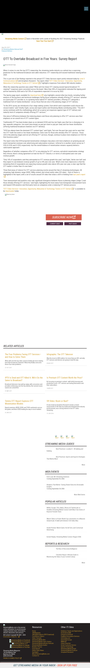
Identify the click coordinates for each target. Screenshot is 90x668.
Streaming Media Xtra (38, 640)
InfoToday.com (65, 638)
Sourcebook (36, 648)
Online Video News (38, 650)
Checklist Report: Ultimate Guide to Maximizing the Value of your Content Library (62, 556)
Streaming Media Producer (69, 650)
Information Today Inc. (10, 637)
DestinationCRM (66, 633)
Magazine (36, 633)
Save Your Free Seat (43, 41)
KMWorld (63, 641)
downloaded (9, 191)
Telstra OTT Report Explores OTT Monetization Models (19, 402)
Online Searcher (66, 643)
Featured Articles (7, 51)
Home (34, 631)
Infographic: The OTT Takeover (60, 354)
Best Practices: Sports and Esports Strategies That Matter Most (66, 458)
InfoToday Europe (66, 640)
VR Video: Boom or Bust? (57, 401)
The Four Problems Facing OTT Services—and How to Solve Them (23, 355)
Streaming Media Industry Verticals (43, 643)
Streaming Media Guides (39, 645)
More (83, 465)
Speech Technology (67, 647)
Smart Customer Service (68, 645)
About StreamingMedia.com (41, 654)
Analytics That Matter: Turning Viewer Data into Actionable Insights (65, 486)
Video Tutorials (36, 638)
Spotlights (35, 652)
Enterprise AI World (67, 634)
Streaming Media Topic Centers (41, 641)
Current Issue (55, 224)
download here (35, 95)
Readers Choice (37, 647)
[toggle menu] (86, 9)
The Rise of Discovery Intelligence (66, 549)
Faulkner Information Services (70, 636)
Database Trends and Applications (71, 631)
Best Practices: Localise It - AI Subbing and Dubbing (65, 450)
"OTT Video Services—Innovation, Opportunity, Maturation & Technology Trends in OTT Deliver (37, 189)
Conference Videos (38, 636)
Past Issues (73, 224)
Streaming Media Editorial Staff (13, 49)
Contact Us (35, 656)
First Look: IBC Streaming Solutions (58, 477)
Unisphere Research (67, 652)
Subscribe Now (62, 217)
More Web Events (79, 495)
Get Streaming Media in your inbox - (45, 665)
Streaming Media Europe (68, 648)
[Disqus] (45, 259)
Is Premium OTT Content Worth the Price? (65, 377)
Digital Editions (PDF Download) (43, 634)
